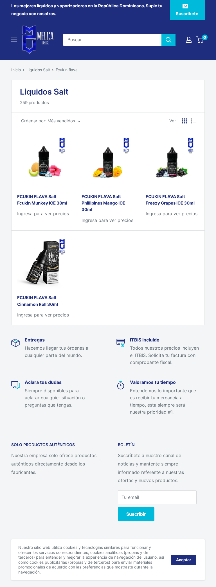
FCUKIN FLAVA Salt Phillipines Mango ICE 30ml (103, 203)
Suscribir (136, 514)
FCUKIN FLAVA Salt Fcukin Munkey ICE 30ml (42, 200)
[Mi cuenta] (189, 40)
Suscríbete (187, 13)
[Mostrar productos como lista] (193, 120)
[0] (200, 39)
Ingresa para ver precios (43, 213)
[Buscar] (168, 40)
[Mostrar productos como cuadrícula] (184, 120)
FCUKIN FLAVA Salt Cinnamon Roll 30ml (37, 301)
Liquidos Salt (38, 69)
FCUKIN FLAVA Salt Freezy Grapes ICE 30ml (170, 200)
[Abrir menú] (14, 40)
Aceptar (183, 559)
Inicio (16, 69)
